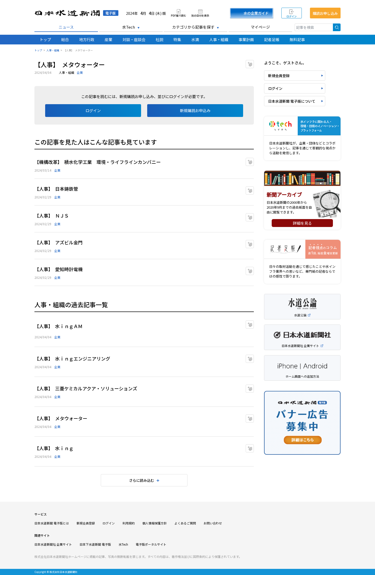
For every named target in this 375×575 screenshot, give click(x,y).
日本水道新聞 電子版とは (51, 523)
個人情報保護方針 (154, 523)
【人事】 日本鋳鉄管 (56, 188)
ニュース (66, 27)
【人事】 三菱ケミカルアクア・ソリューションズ (85, 388)
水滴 (195, 39)
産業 (108, 39)
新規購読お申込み (195, 110)
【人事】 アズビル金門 (58, 242)
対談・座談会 (133, 39)
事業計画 (246, 39)
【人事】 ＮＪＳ (51, 215)
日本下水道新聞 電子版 (95, 544)
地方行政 (86, 39)
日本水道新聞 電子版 (76, 13)
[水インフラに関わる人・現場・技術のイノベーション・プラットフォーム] (302, 126)
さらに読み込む (141, 480)
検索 (337, 27)
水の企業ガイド (256, 13)
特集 (177, 39)
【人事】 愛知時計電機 (58, 269)
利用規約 (128, 523)
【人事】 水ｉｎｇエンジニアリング (72, 358)
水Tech (128, 27)
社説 (159, 39)
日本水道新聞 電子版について (291, 101)
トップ (45, 39)
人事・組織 (218, 39)
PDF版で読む (178, 15)
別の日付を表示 (200, 15)
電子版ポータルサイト (151, 544)
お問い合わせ (213, 523)
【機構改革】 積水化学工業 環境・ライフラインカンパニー (97, 162)
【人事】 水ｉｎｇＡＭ (58, 326)
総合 (65, 39)
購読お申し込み (325, 13)
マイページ (260, 27)
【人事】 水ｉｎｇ (53, 448)
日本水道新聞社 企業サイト (53, 544)
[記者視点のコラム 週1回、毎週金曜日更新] (302, 249)
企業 (80, 72)
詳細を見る (302, 223)
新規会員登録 (279, 75)
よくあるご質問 (185, 523)
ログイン (291, 16)
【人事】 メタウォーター (60, 418)
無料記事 (297, 39)
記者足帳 (271, 39)
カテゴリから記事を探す (193, 27)
